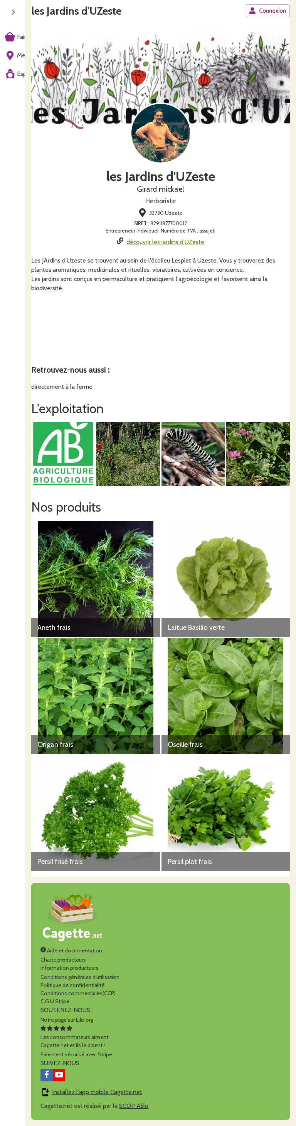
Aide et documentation (74, 950)
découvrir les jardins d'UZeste (165, 242)
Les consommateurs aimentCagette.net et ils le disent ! (74, 1041)
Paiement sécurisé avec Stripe (76, 1054)
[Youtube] (59, 1075)
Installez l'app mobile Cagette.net (97, 1092)
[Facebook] (46, 1075)
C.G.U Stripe (54, 1001)
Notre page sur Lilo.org (66, 1019)
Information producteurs (69, 967)
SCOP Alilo (133, 1105)
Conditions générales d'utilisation (79, 977)
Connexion (272, 10)
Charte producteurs (63, 959)
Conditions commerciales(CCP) (78, 993)
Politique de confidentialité (72, 985)
